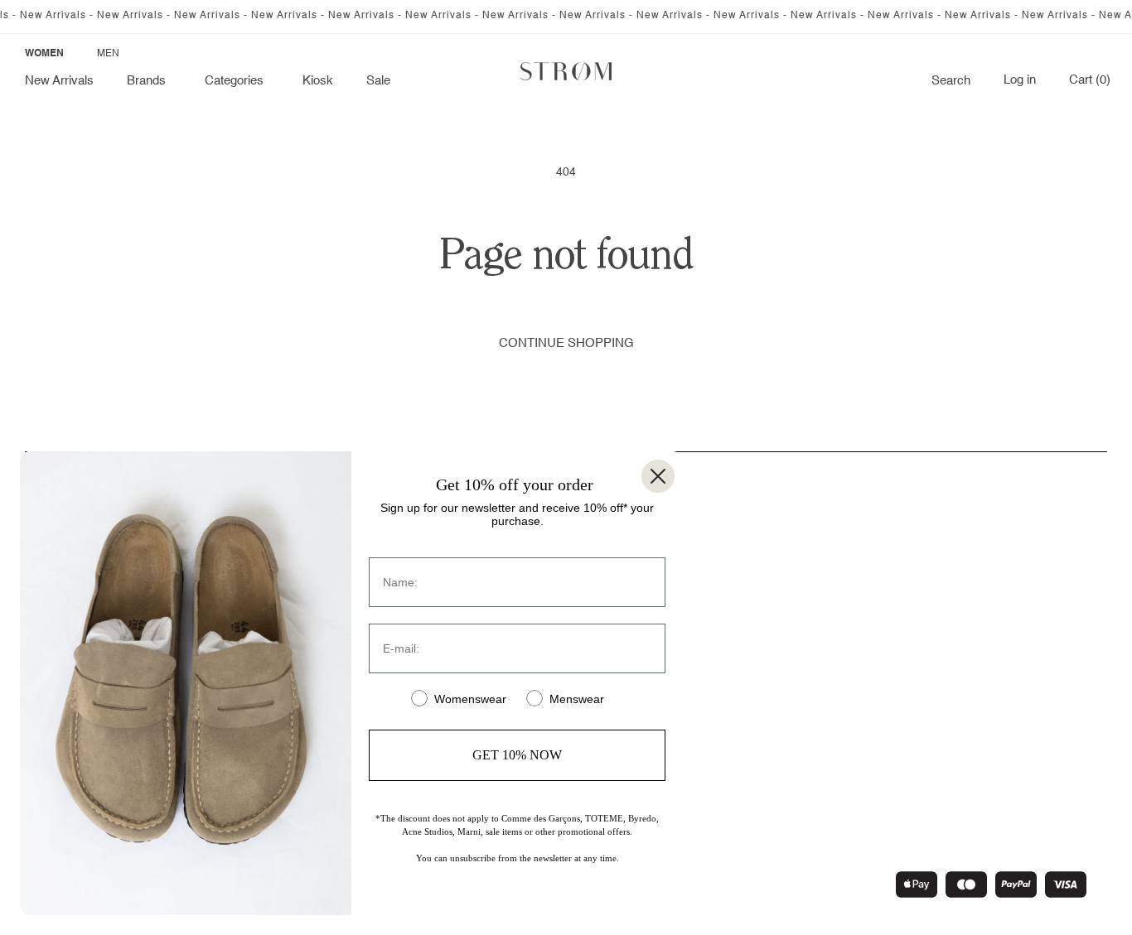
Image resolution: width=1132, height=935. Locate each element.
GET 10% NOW (517, 755)
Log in (1020, 80)
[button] (149, 81)
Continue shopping (566, 343)
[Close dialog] (658, 476)
